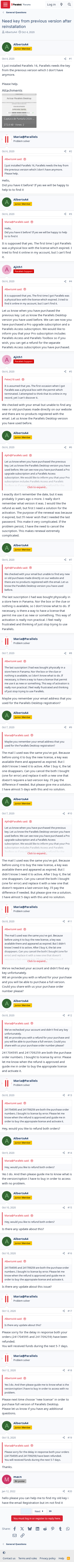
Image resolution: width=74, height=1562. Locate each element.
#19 (70, 1437)
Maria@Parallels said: (17, 222)
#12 (70, 1015)
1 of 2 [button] (26, 1511)
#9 (70, 727)
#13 (70, 1095)
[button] (4, 1553)
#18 (70, 1370)
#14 (70, 1153)
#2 (70, 151)
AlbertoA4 (11, 32)
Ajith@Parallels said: (16, 455)
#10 (70, 813)
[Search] (69, 4)
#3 (70, 214)
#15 (70, 1207)
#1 (70, 58)
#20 (70, 1491)
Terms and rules (27, 1558)
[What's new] (61, 4)
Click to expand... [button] (37, 487)
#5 (70, 371)
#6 (70, 447)
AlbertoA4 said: (13, 159)
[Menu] (5, 4)
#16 (70, 1253)
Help (61, 1558)
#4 (70, 281)
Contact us (9, 1558)
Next (38, 1511)
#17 (70, 1311)
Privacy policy (48, 1558)
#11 (70, 921)
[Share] (65, 59)
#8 (70, 653)
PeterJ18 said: (12, 379)
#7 (70, 559)
